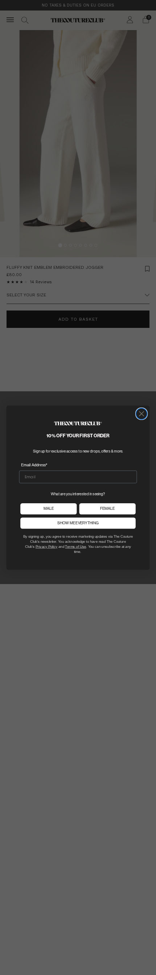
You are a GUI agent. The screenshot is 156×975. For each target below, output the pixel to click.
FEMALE (107, 509)
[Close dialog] (141, 413)
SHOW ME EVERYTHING (77, 523)
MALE (49, 509)
